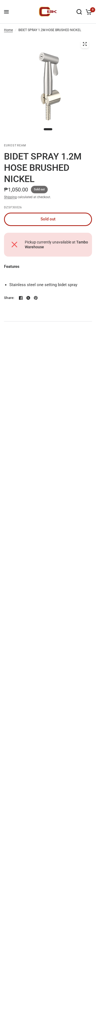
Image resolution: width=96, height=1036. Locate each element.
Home (8, 30)
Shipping (10, 197)
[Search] (79, 12)
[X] (28, 298)
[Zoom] (85, 44)
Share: (9, 297)
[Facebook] (21, 298)
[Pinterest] (36, 298)
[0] (88, 12)
